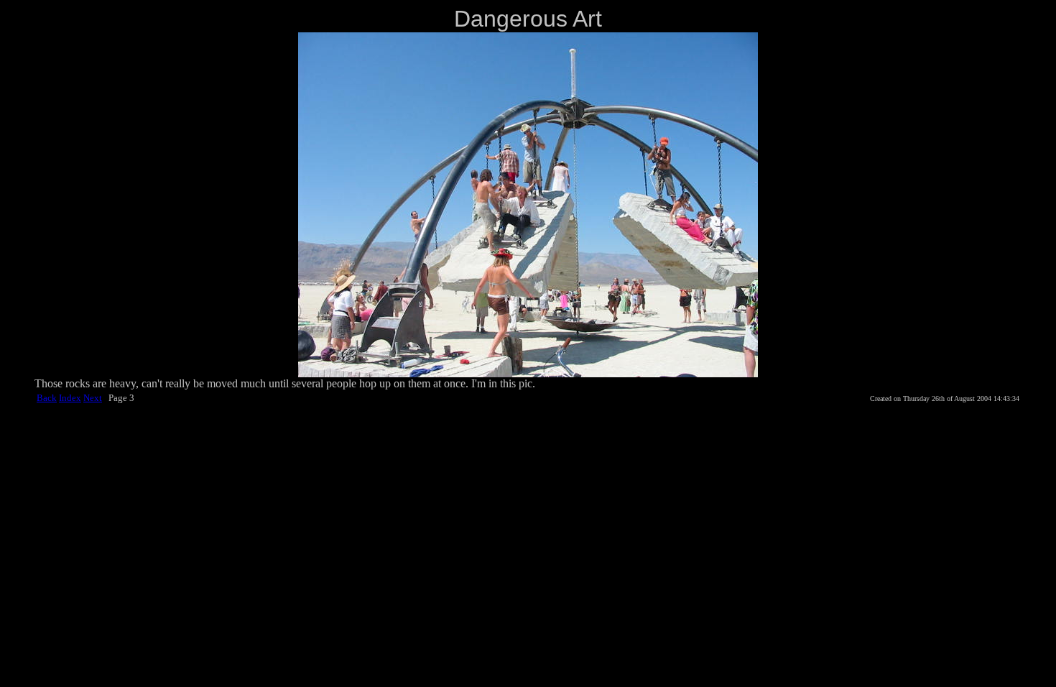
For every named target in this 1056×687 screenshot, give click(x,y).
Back (47, 397)
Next (92, 397)
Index (70, 397)
